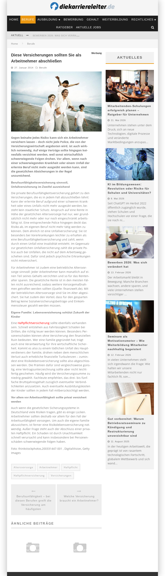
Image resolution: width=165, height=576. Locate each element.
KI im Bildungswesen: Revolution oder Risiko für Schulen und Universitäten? (129, 188)
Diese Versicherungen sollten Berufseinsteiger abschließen (33, 546)
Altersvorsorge (23, 467)
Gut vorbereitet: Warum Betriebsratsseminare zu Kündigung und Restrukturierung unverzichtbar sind (126, 427)
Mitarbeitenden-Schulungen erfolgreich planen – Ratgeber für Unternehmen (129, 110)
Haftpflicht (71, 467)
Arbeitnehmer (48, 467)
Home (14, 19)
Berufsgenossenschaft (80, 550)
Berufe (28, 19)
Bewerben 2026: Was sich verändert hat (61, 35)
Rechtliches (142, 19)
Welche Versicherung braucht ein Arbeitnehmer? (79, 498)
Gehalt (93, 19)
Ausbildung (47, 19)
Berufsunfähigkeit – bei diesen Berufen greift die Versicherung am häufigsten (33, 503)
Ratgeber (64, 27)
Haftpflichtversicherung (34, 323)
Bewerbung (74, 19)
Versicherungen (61, 475)
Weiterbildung (115, 19)
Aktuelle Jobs (88, 27)
